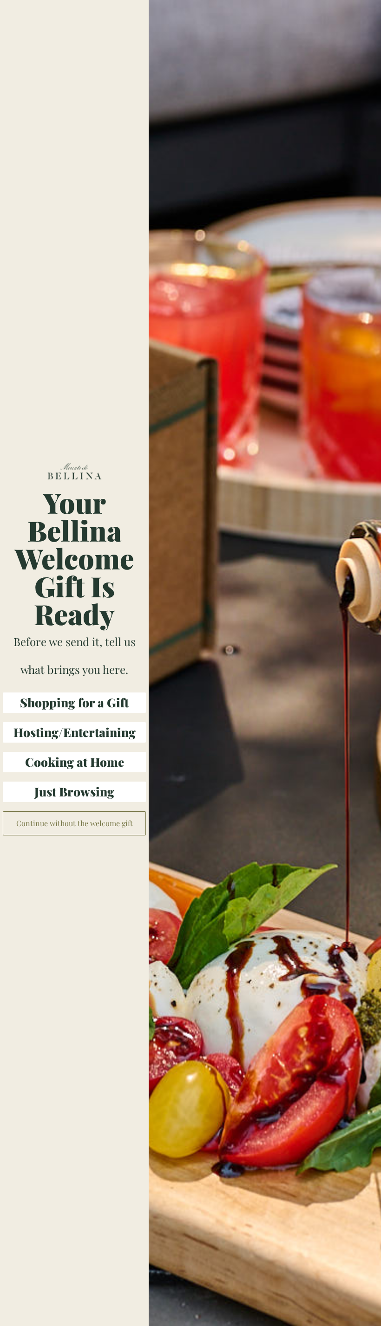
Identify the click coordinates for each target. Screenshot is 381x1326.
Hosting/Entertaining (74, 732)
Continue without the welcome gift (74, 823)
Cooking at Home (74, 762)
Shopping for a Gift (74, 702)
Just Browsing (74, 791)
